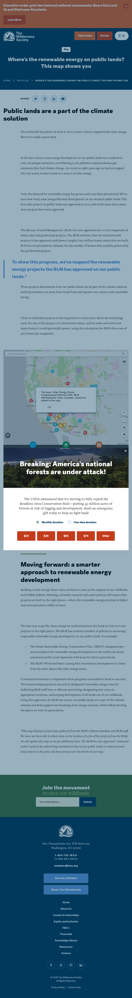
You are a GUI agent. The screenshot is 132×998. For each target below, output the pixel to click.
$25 (26, 536)
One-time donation (85, 522)
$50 (66, 536)
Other (105, 536)
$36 (46, 536)
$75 (86, 536)
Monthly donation (52, 522)
